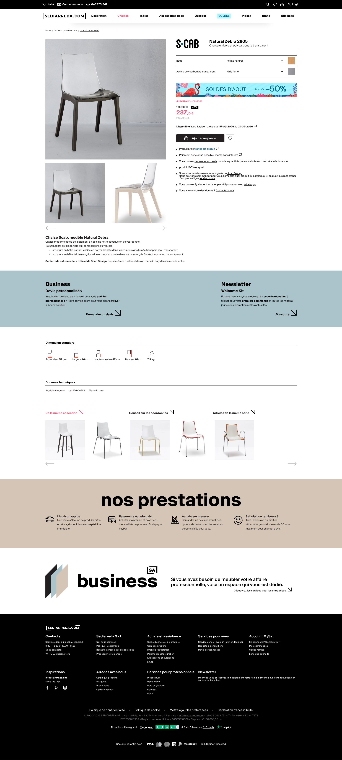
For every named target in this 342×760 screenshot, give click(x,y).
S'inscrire (282, 314)
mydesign (56, 678)
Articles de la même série (231, 413)
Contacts (52, 636)
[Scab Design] (189, 43)
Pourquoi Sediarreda (107, 646)
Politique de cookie (147, 710)
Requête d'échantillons (211, 646)
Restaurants (153, 682)
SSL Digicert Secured (213, 744)
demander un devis (206, 161)
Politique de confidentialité (107, 710)
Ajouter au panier (204, 138)
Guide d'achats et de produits (163, 642)
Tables (144, 16)
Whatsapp (249, 184)
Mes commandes (258, 646)
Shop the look (53, 682)
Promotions (102, 686)
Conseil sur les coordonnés (148, 413)
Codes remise (257, 650)
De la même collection (61, 413)
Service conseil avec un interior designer (220, 642)
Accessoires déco (171, 16)
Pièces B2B (153, 678)
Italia (51, 4)
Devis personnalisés (209, 650)
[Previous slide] (49, 463)
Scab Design (234, 173)
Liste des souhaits (259, 654)
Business (287, 16)
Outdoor (200, 16)
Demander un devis (100, 314)
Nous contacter (53, 650)
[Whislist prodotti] (275, 4)
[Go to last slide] (49, 228)
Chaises (123, 16)
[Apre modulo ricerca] (268, 5)
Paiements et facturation (160, 654)
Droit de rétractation (158, 650)
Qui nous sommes (106, 642)
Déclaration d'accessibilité (235, 710)
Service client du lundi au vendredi (64, 642)
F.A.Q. (150, 662)
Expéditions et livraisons (160, 658)
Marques (101, 682)
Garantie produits (157, 646)
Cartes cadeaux (105, 690)
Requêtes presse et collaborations (115, 650)
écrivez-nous (207, 178)
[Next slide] (161, 228)
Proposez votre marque (109, 654)
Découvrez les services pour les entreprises (260, 591)
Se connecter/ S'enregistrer (264, 642)
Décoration (99, 16)
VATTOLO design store (57, 654)
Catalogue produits (106, 678)
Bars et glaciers (155, 686)
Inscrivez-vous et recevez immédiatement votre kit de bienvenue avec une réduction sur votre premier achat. (246, 679)
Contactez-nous (225, 190)
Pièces (246, 16)
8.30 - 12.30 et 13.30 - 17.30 (60, 646)
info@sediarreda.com (191, 716)
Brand (266, 16)
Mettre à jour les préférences (189, 710)
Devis (150, 694)
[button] (75, 193)
